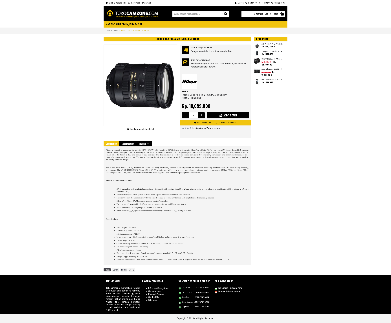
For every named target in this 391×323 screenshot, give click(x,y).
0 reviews (200, 128)
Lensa (116, 270)
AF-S (131, 270)
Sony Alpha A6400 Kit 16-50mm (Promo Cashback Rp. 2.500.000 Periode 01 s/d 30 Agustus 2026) (272, 69)
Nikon (185, 91)
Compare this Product (227, 122)
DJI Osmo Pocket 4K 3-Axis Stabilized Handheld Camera (272, 80)
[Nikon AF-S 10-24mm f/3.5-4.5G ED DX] (140, 85)
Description (111, 143)
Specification (128, 143)
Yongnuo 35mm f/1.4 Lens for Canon (272, 51)
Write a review (213, 128)
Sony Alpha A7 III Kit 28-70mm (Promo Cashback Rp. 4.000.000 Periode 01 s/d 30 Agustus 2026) (272, 59)
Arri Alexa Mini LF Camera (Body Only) (272, 44)
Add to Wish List (204, 122)
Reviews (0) (144, 143)
